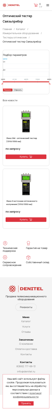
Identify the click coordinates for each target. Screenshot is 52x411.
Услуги (26, 326)
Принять (26, 403)
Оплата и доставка (26, 349)
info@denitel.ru (26, 371)
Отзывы (26, 331)
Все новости (10, 100)
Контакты (26, 354)
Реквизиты (26, 307)
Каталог (26, 321)
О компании (26, 343)
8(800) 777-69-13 (26, 366)
